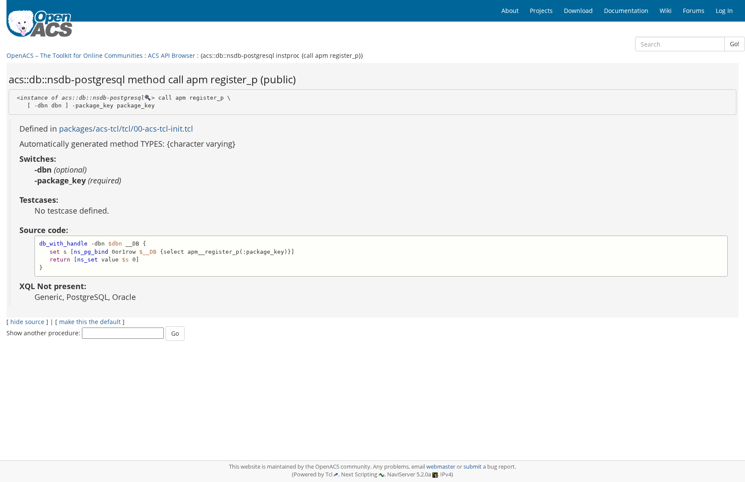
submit (472, 466)
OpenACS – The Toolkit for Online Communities (74, 55)
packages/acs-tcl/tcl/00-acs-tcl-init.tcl (126, 128)
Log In (724, 10)
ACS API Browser (171, 55)
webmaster (440, 466)
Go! (734, 44)
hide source (27, 322)
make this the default (90, 322)
